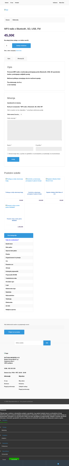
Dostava (6, 383)
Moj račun (61, 2)
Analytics (4, 435)
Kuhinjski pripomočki (12, 271)
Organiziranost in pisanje (13, 257)
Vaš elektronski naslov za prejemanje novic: (16, 324)
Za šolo (8, 306)
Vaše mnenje (11, 118)
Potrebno (4, 420)
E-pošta (39, 145)
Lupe (7, 285)
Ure (7, 261)
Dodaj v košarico (21, 45)
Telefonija (8, 299)
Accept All (14, 459)
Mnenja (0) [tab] (21, 58)
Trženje (4, 427)
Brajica (8, 254)
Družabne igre (10, 281)
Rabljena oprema (11, 309)
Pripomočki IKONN (11, 275)
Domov (6, 2)
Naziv (9, 145)
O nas (11, 2)
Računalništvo (10, 295)
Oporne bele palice (11, 250)
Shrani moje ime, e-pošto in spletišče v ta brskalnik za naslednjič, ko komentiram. (34, 153)
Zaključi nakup (23, 386)
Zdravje (8, 268)
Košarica (55, 2)
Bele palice (9, 247)
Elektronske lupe (11, 288)
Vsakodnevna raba (11, 278)
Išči (47, 343)
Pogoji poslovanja (9, 386)
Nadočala (8, 292)
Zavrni (4, 459)
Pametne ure (9, 264)
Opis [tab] (8, 58)
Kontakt (17, 2)
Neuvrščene (5, 451)
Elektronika (19, 50)
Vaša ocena (10, 114)
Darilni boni (9, 244)
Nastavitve (5, 443)
